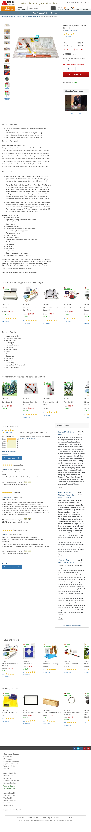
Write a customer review (12, 458)
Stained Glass (26, 3)
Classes (55, 3)
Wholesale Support (10, 788)
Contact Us (7, 756)
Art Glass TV (76, 114)
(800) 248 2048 (84, 2)
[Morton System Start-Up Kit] (7, 25)
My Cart (71, 818)
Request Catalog (9, 783)
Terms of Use (8, 805)
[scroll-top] (87, 821)
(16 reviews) (67, 36)
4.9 (3, 430)
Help (68, 2)
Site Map (6, 803)
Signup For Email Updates (12, 810)
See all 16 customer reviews (12, 564)
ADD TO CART (76, 74)
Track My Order (9, 766)
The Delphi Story (9, 795)
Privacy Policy (32, 820)
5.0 (3, 318)
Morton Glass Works (71, 31)
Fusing (37, 3)
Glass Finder (75, 2)
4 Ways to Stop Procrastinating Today (66, 561)
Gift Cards (7, 778)
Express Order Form (11, 764)
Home (65, 818)
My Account (7, 759)
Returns (6, 768)
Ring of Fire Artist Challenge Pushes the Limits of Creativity (66, 495)
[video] (76, 103)
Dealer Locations (9, 800)
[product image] (11, 294)
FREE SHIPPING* (6, 289)
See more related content (72, 625)
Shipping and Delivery (11, 761)
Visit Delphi (7, 798)
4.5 (44, 320)
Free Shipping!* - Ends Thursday (45, 13)
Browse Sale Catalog (11, 780)
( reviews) (6, 321)
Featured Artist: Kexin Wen (66, 433)
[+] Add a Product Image (27, 438)
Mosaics (46, 3)
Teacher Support (9, 786)
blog (60, 487)
